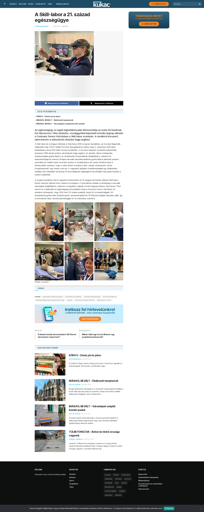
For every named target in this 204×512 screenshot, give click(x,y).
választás (108, 495)
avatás (69, 300)
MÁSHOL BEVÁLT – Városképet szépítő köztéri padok (60, 124)
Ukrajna (122, 491)
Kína (116, 483)
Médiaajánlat (62, 4)
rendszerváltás (110, 491)
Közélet (13, 4)
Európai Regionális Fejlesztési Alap (50, 300)
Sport (31, 4)
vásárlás (118, 495)
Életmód (65, 26)
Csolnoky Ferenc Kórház (85, 300)
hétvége (118, 479)
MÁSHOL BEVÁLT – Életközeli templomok (54, 120)
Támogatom (150, 24)
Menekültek (109, 487)
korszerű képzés (110, 297)
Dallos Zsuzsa (75, 384)
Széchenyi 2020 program (53, 297)
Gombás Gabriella (76, 439)
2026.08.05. (90, 439)
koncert (128, 479)
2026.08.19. (88, 359)
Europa (107, 475)
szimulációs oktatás (73, 297)
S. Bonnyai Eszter (42, 26)
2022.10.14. (57, 26)
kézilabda (108, 483)
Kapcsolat (142, 474)
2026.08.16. (87, 384)
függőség (108, 479)
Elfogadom (169, 508)
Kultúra (22, 4)
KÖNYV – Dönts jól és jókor (48, 116)
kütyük (124, 483)
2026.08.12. (87, 414)
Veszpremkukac (75, 359)
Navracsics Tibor (104, 300)
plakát (119, 487)
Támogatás (160, 4)
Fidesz (116, 475)
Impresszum (143, 489)
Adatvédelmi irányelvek (148, 477)
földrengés (126, 475)
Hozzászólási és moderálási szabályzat (150, 485)
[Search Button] (200, 4)
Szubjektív (41, 4)
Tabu (50, 4)
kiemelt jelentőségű (92, 297)
